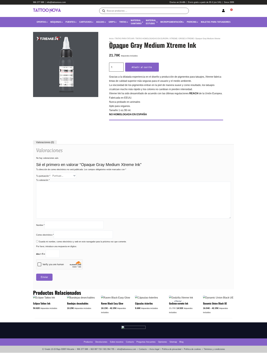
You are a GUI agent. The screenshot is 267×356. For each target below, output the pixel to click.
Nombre (40, 225)
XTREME (173, 38)
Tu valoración (43, 180)
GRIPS (112, 22)
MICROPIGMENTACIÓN (171, 22)
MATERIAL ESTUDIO (151, 22)
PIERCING (192, 22)
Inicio (111, 38)
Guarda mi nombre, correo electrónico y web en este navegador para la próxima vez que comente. (83, 241)
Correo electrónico (45, 235)
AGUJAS (100, 22)
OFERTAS (41, 22)
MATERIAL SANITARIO (136, 22)
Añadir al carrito (142, 67)
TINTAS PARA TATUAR (124, 38)
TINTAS (122, 22)
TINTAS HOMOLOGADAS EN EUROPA (152, 38)
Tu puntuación (43, 176)
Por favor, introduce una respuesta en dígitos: (56, 246)
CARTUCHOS (85, 22)
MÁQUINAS (55, 22)
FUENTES (70, 22)
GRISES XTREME (186, 38)
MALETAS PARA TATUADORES (216, 22)
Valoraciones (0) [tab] (45, 142)
